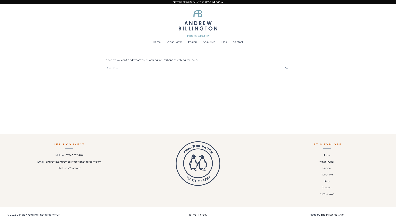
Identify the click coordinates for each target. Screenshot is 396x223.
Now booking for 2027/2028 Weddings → (198, 1)
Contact (238, 41)
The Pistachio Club (332, 214)
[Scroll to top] (391, 210)
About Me (209, 41)
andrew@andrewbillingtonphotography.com (73, 161)
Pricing (192, 41)
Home (157, 41)
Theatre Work (326, 193)
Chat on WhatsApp (69, 168)
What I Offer (174, 41)
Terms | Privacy (198, 214)
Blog (224, 41)
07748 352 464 (74, 155)
